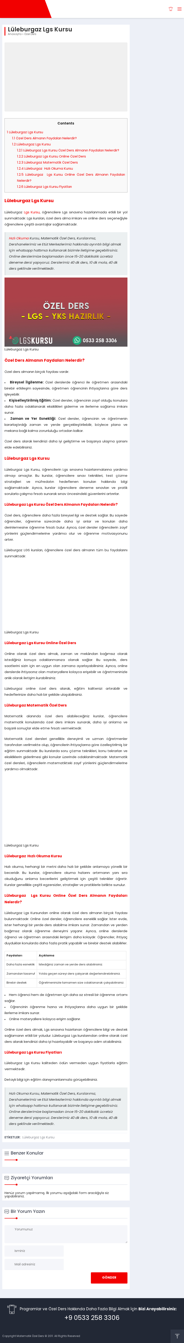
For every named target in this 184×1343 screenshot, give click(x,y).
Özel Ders (30, 34)
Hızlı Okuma (19, 238)
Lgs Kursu (32, 212)
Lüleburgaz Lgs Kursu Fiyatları (44, 187)
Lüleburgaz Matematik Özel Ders (47, 162)
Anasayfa (15, 34)
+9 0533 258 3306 (92, 1318)
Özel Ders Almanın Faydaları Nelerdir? (44, 138)
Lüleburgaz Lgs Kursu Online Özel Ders (51, 156)
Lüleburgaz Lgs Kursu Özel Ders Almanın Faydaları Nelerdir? (68, 150)
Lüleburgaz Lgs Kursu (25, 132)
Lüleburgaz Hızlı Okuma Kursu (45, 169)
